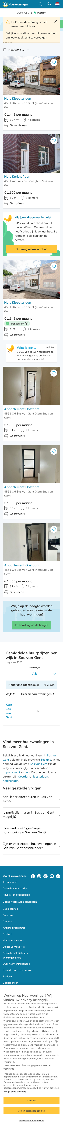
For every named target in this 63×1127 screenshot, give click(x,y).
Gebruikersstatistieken (15, 953)
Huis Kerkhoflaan (17, 176)
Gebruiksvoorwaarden (15, 888)
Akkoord (31, 1100)
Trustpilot (49, 347)
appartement (11, 772)
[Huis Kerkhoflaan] (31, 153)
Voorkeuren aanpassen (31, 1120)
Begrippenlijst (10, 982)
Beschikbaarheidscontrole (17, 970)
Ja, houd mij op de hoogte (31, 625)
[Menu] (49, 4)
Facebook (33, 876)
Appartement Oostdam (21, 409)
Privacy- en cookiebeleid (16, 894)
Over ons (8, 915)
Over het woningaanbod (16, 963)
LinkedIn (58, 876)
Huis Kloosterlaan (17, 98)
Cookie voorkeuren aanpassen (20, 901)
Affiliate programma (14, 927)
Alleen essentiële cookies (31, 1110)
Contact (7, 934)
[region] (31, 1056)
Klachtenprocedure (13, 940)
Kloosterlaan (39, 776)
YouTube (52, 876)
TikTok (45, 876)
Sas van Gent (38, 764)
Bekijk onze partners (15, 1091)
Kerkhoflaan (10, 780)
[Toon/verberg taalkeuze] (57, 4)
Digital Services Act (13, 946)
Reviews (7, 976)
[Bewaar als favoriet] (53, 62)
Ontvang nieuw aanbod (31, 249)
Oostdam (24, 776)
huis (27, 772)
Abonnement (10, 882)
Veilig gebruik (10, 908)
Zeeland (46, 759)
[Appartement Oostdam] (31, 386)
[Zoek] (40, 4)
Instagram (39, 876)
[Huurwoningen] (15, 4)
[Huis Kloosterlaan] (31, 75)
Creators (8, 921)
